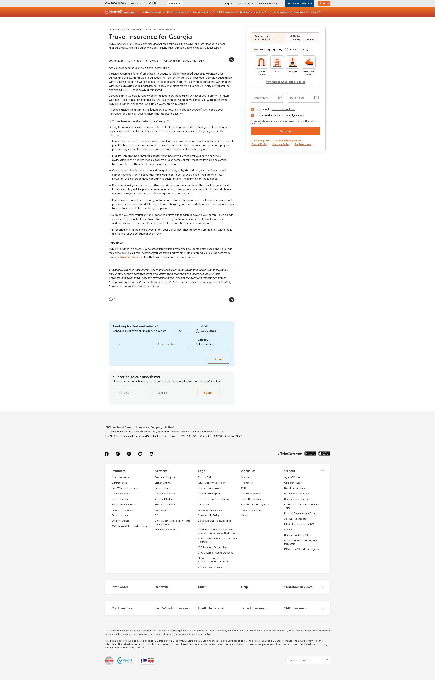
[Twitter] (129, 454)
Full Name (122, 392)
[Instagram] (118, 454)
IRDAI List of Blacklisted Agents (301, 549)
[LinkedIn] (151, 454)
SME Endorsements (165, 529)
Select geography (270, 49)
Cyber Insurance (120, 520)
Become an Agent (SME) (297, 535)
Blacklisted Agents (294, 488)
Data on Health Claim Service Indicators (300, 542)
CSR (243, 488)
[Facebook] (107, 454)
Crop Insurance (120, 515)
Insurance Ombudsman (210, 509)
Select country (299, 49)
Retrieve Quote (163, 488)
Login (323, 3)
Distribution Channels (296, 499)
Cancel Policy (259, 144)
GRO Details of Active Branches (215, 552)
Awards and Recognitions (255, 504)
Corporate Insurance (252, 11)
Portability (160, 509)
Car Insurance (119, 482)
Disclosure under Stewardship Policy (214, 522)
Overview (246, 477)
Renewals (300, 11)
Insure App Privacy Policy (211, 482)
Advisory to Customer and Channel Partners (217, 540)
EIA (156, 515)
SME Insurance (226, 11)
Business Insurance (122, 509)
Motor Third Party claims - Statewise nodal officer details (215, 560)
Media (244, 515)
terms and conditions (283, 109)
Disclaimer (203, 504)
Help (227, 3)
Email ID (161, 392)
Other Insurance (279, 11)
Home (113, 29)
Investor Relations (269, 3)
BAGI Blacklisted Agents (297, 493)
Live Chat (176, 3)
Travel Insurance (202, 11)
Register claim (303, 144)
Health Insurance (177, 11)
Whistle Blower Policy (210, 566)
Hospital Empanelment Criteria (301, 513)
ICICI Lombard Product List (212, 547)
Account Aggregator (295, 518)
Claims (314, 11)
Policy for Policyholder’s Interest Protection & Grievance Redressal (216, 531)
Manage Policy (281, 144)
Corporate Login (293, 482)
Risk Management (251, 493)
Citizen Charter (163, 482)
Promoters (247, 482)
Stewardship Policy (208, 515)
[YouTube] (140, 454)
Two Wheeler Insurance (125, 488)
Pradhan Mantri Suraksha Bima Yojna (301, 506)
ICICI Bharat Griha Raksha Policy (129, 526)
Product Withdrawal (209, 488)
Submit (219, 359)
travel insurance (130, 257)
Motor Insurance (152, 11)
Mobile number (165, 344)
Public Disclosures (251, 499)
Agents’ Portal (292, 477)
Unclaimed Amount (165, 493)
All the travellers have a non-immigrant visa (280, 115)
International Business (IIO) (299, 524)
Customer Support (165, 477)
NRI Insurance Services (124, 504)
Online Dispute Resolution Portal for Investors (173, 522)
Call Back (154, 3)
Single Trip (264, 37)
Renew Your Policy (165, 504)
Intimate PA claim (164, 499)
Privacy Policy (205, 477)
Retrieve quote (260, 140)
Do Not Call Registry (209, 493)
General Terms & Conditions (213, 499)
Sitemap (288, 529)
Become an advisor (298, 3)
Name (120, 344)
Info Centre (244, 3)
